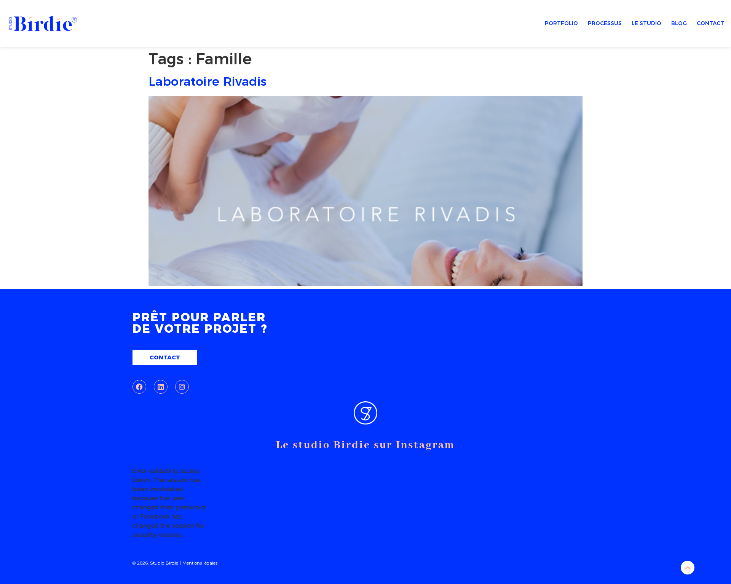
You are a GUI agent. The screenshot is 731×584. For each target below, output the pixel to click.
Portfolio (561, 23)
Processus (605, 23)
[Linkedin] (161, 387)
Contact (710, 23)
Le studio (646, 23)
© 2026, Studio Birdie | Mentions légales (174, 563)
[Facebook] (139, 387)
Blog (679, 23)
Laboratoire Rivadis (207, 81)
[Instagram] (182, 387)
